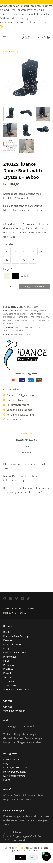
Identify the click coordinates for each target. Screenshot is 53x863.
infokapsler (20, 847)
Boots (32, 327)
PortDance (9, 669)
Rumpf (7, 673)
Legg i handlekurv (34, 286)
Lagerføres (22, 317)
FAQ (5, 763)
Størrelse (8, 244)
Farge (9, 269)
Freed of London (12, 644)
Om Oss (30, 608)
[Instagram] (10, 598)
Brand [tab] (26, 446)
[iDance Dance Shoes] (25, 355)
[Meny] (4, 37)
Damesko (43, 310)
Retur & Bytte (11, 759)
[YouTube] (22, 598)
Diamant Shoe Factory (15, 636)
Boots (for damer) (27, 310)
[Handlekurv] (48, 37)
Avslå (33, 857)
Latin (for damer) (39, 317)
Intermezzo (9, 656)
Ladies (40, 327)
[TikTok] (28, 598)
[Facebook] (4, 598)
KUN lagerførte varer (15, 767)
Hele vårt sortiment (14, 771)
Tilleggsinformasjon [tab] (26, 440)
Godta (20, 857)
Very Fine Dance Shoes (16, 689)
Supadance (9, 685)
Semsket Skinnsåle (13, 330)
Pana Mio (8, 665)
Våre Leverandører (14, 710)
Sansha (7, 677)
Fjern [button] (3, 26)
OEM (6, 661)
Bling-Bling (21, 327)
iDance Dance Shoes (22, 334)
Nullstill (24, 276)
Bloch (6, 632)
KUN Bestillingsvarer (14, 775)
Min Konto (9, 612)
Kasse (22, 612)
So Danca (8, 681)
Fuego (6, 648)
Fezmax (7, 640)
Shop (6, 608)
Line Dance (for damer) (15, 320)
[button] (46, 856)
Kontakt (17, 608)
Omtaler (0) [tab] (26, 453)
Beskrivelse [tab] (26, 433)
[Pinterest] (16, 598)
